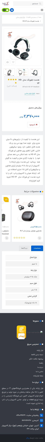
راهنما (41, 363)
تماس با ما (39, 371)
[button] (12, 10)
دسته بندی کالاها (37, 354)
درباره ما (40, 367)
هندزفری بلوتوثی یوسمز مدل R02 (30, 231)
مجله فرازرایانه (38, 375)
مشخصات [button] (37, 248)
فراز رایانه (40, 350)
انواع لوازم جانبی (29, 93)
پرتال (28, 438)
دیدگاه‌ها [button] (24, 248)
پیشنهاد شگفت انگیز (36, 359)
